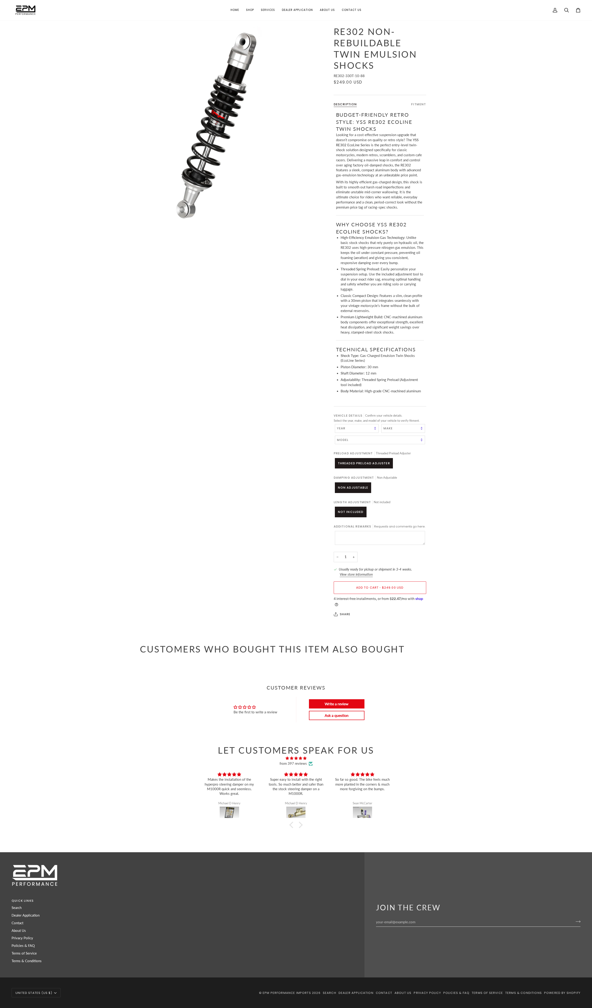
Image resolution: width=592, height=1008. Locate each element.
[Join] (576, 921)
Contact (17, 923)
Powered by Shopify (562, 993)
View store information (356, 574)
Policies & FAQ (23, 946)
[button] (250, 10)
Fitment (418, 104)
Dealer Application (26, 915)
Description (345, 104)
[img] (296, 758)
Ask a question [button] (336, 715)
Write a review (336, 704)
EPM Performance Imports (287, 993)
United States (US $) (33, 993)
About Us (19, 931)
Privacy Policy (22, 938)
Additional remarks (380, 526)
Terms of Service (24, 953)
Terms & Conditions (27, 961)
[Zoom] (218, 125)
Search (17, 908)
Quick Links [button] (23, 901)
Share (345, 614)
